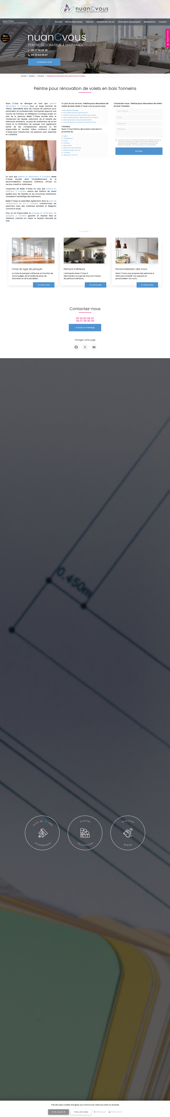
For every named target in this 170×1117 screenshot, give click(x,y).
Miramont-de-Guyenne (72, 148)
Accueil (58, 22)
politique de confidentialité (146, 145)
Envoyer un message (85, 327)
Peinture (90, 22)
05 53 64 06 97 (39, 55)
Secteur (32, 76)
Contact (163, 22)
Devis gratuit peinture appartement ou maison (80, 117)
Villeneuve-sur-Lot (70, 155)
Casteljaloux (68, 138)
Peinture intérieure (74, 269)
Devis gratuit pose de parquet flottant (77, 120)
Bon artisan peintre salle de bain (75, 113)
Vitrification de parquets (129, 22)
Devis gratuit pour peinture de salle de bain (79, 122)
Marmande (67, 145)
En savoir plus (44, 285)
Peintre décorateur (74, 22)
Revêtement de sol (105, 22)
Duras (65, 141)
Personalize (101, 1112)
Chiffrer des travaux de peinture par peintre (79, 115)
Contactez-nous (44, 62)
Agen (65, 136)
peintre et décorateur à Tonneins (34, 176)
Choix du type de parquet (27, 269)
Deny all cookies (81, 1112)
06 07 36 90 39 (39, 50)
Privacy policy (116, 1112)
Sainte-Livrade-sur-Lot (71, 150)
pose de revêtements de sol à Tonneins (31, 202)
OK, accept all (59, 1112)
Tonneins (40, 76)
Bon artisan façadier (71, 110)
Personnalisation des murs (131, 269)
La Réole (66, 143)
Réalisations (149, 22)
